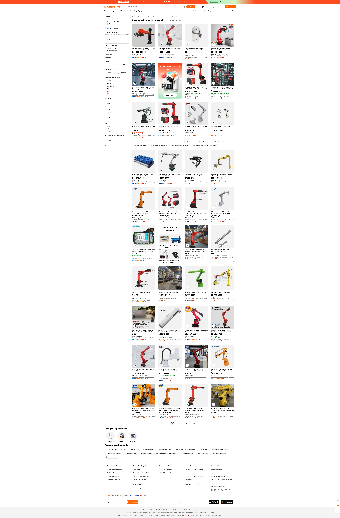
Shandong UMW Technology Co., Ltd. (221, 55)
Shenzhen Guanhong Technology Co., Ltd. (222, 377)
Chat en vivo (188, 473)
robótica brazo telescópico (114, 453)
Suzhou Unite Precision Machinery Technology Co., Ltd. (196, 57)
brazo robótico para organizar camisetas (167, 453)
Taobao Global (177, 510)
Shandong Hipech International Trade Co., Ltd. (196, 134)
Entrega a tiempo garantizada (141, 476)
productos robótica (216, 141)
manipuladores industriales (219, 453)
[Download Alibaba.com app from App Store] (214, 502)
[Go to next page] (197, 423)
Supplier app (181, 502)
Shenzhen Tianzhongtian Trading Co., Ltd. (143, 135)
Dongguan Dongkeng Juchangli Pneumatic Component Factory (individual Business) (143, 181)
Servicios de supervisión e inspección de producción (143, 483)
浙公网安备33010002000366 (199, 515)
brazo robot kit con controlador (159, 145)
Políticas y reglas (137, 488)
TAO (184, 510)
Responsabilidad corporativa (115, 476)
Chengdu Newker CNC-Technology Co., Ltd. (143, 258)
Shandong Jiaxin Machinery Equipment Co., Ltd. (196, 338)
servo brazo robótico (113, 449)
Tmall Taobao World (161, 510)
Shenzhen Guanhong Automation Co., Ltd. (143, 219)
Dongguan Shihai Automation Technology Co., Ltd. (170, 339)
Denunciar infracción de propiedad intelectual (194, 483)
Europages (196, 510)
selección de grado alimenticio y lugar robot (205, 145)
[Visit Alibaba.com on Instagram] (222, 490)
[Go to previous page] (169, 423)
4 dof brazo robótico (131, 453)
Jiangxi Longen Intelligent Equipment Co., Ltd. (170, 55)
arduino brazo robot (188, 453)
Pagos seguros (137, 469)
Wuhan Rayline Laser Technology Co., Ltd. (169, 219)
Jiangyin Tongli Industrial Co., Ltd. (220, 181)
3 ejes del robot (203, 141)
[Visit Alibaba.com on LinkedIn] (215, 490)
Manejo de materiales (144, 16)
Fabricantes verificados (165, 469)
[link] (337, 501)
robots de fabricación (146, 453)
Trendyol (188, 510)
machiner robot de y (169, 141)
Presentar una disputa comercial (194, 476)
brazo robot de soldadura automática (185, 449)
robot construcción (203, 453)
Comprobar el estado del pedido (219, 476)
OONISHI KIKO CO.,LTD (217, 134)
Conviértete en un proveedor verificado (221, 479)
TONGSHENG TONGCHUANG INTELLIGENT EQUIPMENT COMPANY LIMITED (196, 377)
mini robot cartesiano (139, 141)
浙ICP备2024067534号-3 (215, 515)
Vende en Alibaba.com (217, 469)
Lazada (170, 510)
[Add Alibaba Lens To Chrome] (132, 502)
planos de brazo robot (149, 449)
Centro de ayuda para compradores (194, 469)
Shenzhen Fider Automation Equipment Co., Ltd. (196, 181)
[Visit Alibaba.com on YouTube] (226, 490)
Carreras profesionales (113, 479)
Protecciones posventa (139, 479)
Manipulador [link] (179, 16)
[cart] (208, 7)
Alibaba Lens (115, 502)
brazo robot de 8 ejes (165, 449)
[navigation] (117, 220)
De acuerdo (123, 64)
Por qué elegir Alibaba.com (114, 469)
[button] (184, 7)
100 (194, 423)
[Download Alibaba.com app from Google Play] (227, 502)
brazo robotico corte (113, 457)
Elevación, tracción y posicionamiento (163, 16)
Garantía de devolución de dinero (142, 473)
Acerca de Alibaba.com (114, 466)
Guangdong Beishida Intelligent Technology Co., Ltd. (196, 298)
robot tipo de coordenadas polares (180, 145)
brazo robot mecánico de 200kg (131, 449)
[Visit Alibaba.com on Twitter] (219, 490)
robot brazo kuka (204, 449)
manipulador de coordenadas (220, 449)
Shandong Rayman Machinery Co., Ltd (168, 181)
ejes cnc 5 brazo (154, 141)
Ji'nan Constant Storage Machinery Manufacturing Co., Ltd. (143, 55)
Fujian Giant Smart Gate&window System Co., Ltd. (143, 338)
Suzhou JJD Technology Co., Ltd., (194, 96)
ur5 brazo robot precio (140, 145)
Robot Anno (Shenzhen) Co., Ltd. (167, 378)
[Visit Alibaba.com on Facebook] (212, 490)
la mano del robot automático (186, 141)
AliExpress (145, 510)
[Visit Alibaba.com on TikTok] (229, 490)
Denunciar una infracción (192, 488)
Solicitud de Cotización (165, 473)
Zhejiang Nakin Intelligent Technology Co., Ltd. (222, 257)
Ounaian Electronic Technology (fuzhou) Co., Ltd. (196, 219)
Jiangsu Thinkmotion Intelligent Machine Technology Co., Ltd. (222, 416)
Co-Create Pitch (111, 473)
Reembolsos (188, 479)
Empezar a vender (215, 473)
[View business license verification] (186, 515)
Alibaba (134, 16)
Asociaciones (214, 483)
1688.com (152, 510)
